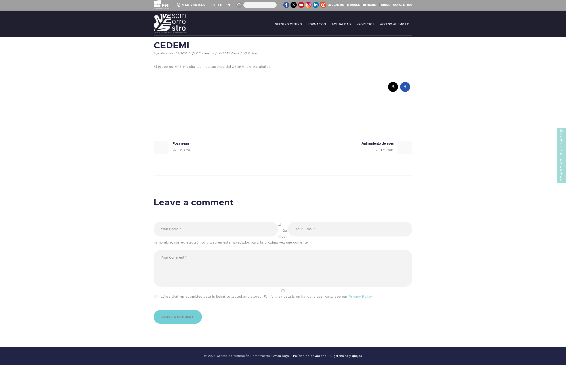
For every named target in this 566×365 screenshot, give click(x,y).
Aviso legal (282, 355)
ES (212, 5)
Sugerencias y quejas (346, 355)
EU (220, 5)
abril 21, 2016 (178, 53)
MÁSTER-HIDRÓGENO (561, 155)
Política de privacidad (310, 355)
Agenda (159, 53)
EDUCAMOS (335, 4)
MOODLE (353, 4)
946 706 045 (193, 5)
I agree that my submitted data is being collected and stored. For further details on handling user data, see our (265, 297)
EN (228, 5)
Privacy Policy (360, 297)
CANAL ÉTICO (402, 4)
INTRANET (370, 4)
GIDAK (385, 4)
